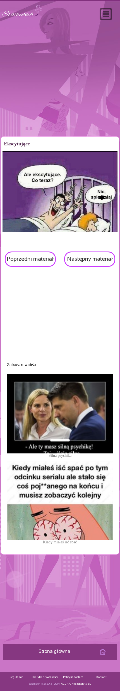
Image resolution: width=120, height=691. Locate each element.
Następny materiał (90, 259)
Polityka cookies (73, 677)
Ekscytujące (17, 143)
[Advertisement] (60, 90)
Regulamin (16, 677)
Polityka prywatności (45, 677)
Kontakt (101, 677)
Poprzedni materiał (30, 259)
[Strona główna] (22, 17)
